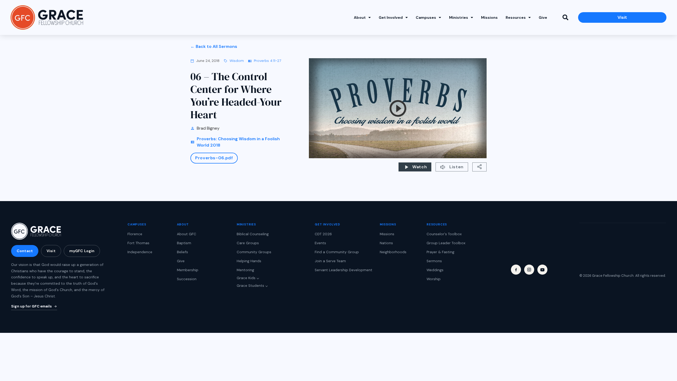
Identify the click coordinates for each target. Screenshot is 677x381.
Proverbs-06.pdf (214, 158)
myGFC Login (82, 250)
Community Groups (254, 252)
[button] (565, 17)
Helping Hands (249, 261)
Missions (489, 17)
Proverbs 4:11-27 (267, 60)
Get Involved (391, 17)
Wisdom (237, 60)
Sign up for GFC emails (31, 306)
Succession (186, 279)
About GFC (186, 234)
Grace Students (250, 285)
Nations (386, 243)
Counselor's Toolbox (444, 234)
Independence (139, 252)
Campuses (426, 17)
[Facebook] (516, 270)
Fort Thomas (138, 243)
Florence (134, 234)
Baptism (184, 243)
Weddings (435, 270)
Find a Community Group (337, 252)
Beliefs (182, 252)
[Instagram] (529, 270)
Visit (51, 250)
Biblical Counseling (253, 234)
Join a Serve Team (330, 261)
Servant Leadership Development (343, 270)
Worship (434, 279)
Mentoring (245, 270)
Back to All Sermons (216, 46)
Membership (187, 270)
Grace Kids (246, 278)
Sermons (434, 261)
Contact (25, 250)
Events (320, 243)
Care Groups (248, 243)
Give (543, 17)
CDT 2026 (323, 234)
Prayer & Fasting (440, 252)
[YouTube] (542, 270)
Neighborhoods (393, 252)
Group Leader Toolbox (446, 243)
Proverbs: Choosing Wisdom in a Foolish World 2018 (238, 142)
